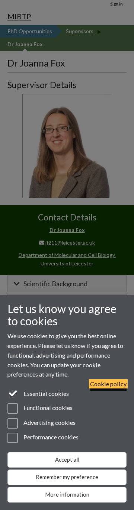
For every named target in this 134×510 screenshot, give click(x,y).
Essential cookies (45, 393)
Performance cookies (50, 436)
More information (67, 494)
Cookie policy (108, 383)
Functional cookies (47, 407)
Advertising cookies (49, 422)
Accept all (67, 459)
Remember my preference (67, 477)
